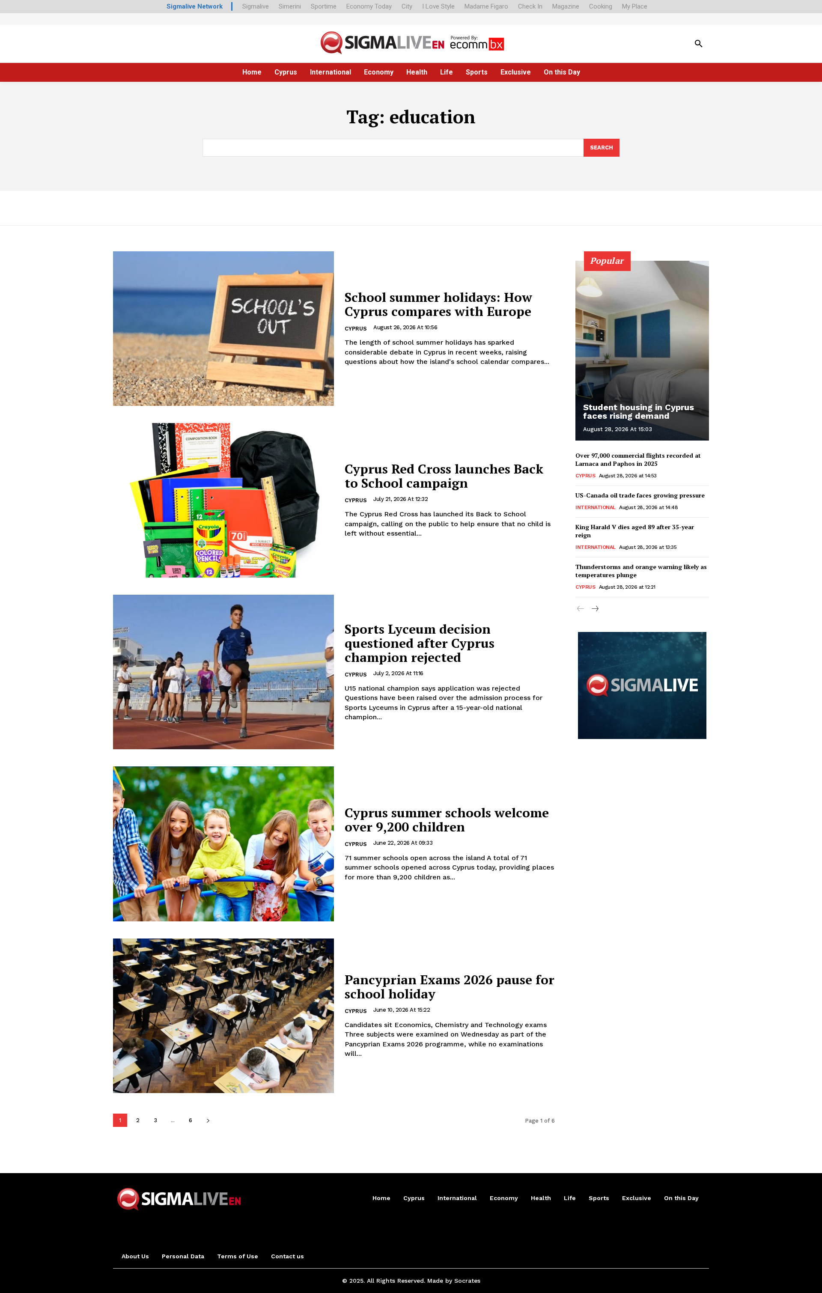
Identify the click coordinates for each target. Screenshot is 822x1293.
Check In (530, 6)
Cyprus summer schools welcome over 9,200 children (447, 819)
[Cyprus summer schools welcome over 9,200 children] (223, 843)
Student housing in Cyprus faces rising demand (638, 411)
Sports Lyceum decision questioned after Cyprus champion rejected (419, 643)
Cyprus (356, 328)
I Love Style (438, 6)
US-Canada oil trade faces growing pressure (640, 495)
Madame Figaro (486, 6)
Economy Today (369, 6)
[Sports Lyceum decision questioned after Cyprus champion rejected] (223, 672)
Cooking (600, 6)
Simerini (290, 6)
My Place (634, 6)
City (407, 6)
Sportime (324, 6)
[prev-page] (580, 609)
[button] (698, 44)
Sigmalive (255, 6)
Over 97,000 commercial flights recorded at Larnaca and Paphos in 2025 (638, 459)
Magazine (565, 6)
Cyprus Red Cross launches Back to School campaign (444, 476)
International (595, 507)
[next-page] (208, 1120)
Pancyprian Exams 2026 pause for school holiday (449, 986)
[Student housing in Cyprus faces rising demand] (642, 351)
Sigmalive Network (195, 6)
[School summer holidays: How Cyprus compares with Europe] (223, 328)
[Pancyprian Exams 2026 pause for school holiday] (223, 1015)
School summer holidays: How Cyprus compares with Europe (438, 304)
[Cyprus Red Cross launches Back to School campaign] (223, 500)
